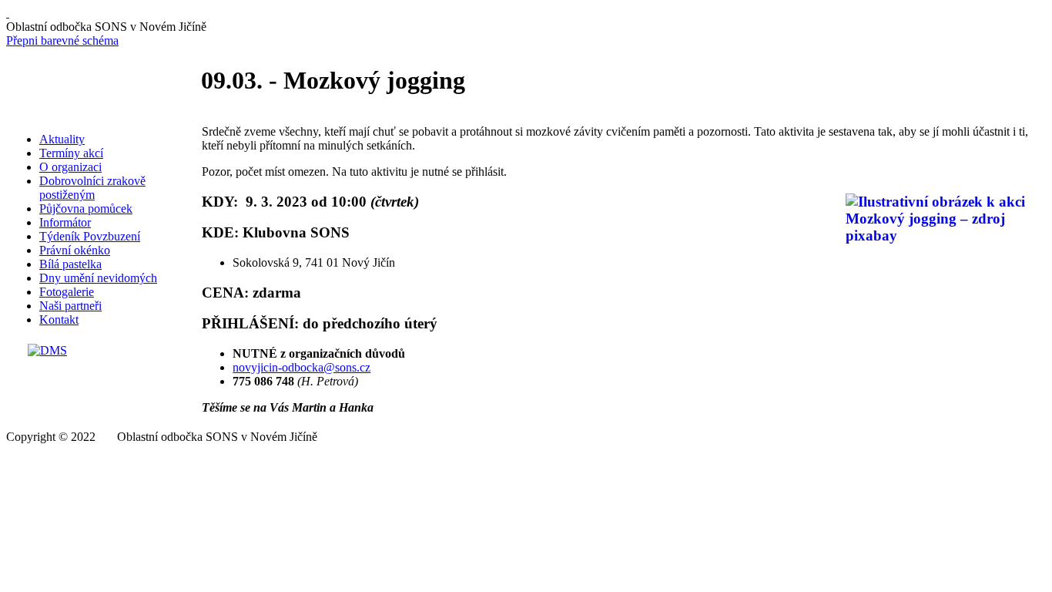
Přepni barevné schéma (62, 40)
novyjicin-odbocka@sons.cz (301, 367)
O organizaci (70, 166)
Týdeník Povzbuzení (89, 236)
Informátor (65, 222)
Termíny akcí (71, 153)
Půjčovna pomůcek (85, 208)
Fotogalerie (66, 291)
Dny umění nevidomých (98, 277)
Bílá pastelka (70, 264)
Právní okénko (74, 250)
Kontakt (59, 319)
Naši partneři (70, 305)
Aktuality (62, 139)
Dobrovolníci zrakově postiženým (92, 187)
